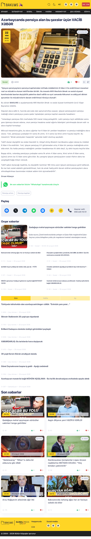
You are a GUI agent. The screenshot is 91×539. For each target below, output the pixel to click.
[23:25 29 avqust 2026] (22, 486)
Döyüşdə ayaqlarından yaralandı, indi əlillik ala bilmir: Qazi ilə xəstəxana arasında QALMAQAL (68, 254)
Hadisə (48, 12)
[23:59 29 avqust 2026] (68, 407)
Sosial (29, 12)
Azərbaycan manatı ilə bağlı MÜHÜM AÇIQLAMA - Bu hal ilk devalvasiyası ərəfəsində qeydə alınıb (45, 378)
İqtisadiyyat (17, 12)
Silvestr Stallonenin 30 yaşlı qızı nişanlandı (20, 316)
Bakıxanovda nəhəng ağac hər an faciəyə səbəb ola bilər (21, 253)
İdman (39, 12)
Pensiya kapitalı (24, 193)
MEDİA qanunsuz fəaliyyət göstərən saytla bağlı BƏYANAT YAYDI (21, 282)
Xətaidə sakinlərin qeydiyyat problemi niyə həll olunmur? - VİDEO (67, 268)
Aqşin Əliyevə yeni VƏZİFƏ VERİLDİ (65, 420)
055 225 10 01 (80, 212)
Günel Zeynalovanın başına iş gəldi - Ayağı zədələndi (24, 366)
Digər (10, 349)
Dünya (87, 12)
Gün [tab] (16, 298)
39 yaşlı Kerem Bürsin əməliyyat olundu (19, 354)
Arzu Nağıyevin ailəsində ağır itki (18, 500)
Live (87, 4)
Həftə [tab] (45, 298)
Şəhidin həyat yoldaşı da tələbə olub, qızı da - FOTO (19, 267)
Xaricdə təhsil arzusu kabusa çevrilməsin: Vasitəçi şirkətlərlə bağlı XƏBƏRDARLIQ (68, 282)
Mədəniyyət (60, 12)
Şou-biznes (75, 12)
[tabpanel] (45, 345)
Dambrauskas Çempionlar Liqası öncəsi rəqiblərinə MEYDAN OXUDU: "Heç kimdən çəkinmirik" (67, 463)
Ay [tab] (75, 298)
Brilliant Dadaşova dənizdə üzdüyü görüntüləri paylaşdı (26, 329)
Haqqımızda (36, 521)
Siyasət (4, 12)
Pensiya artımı (7, 193)
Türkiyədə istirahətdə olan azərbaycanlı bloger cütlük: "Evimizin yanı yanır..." (35, 304)
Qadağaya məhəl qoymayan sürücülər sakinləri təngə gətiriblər (57, 227)
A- (84, 82)
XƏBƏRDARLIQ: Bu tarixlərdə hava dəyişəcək (22, 341)
